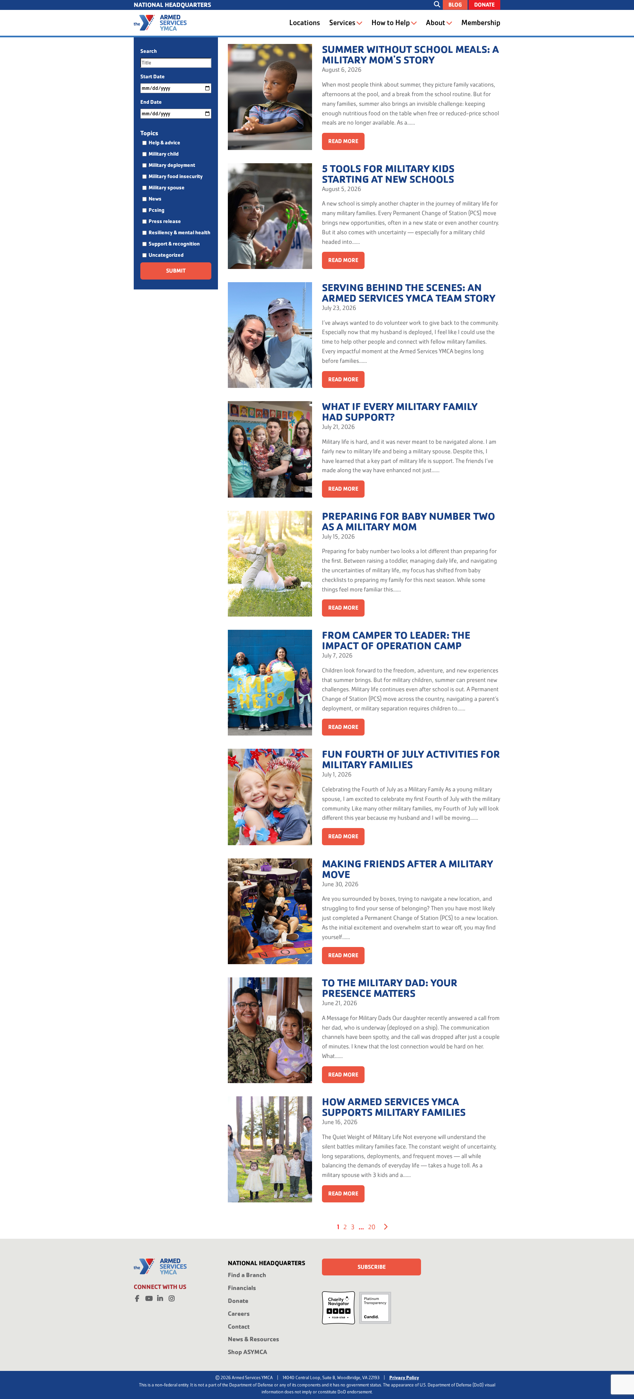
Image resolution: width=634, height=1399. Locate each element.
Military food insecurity (176, 176)
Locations (304, 22)
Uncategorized (166, 254)
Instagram (171, 1297)
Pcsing (156, 210)
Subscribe (372, 1267)
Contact (239, 1326)
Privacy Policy (404, 1377)
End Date (151, 101)
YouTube (148, 1297)
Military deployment (172, 165)
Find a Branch (247, 1275)
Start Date (152, 76)
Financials (242, 1288)
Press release (165, 221)
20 (371, 1227)
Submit (176, 270)
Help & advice (164, 142)
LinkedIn (160, 1297)
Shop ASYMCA (247, 1352)
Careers (239, 1313)
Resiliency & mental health (179, 232)
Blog (455, 4)
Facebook (137, 1297)
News (155, 198)
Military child (164, 153)
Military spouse (167, 187)
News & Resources (253, 1339)
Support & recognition (174, 243)
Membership (480, 22)
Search (148, 51)
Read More (343, 141)
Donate (484, 4)
